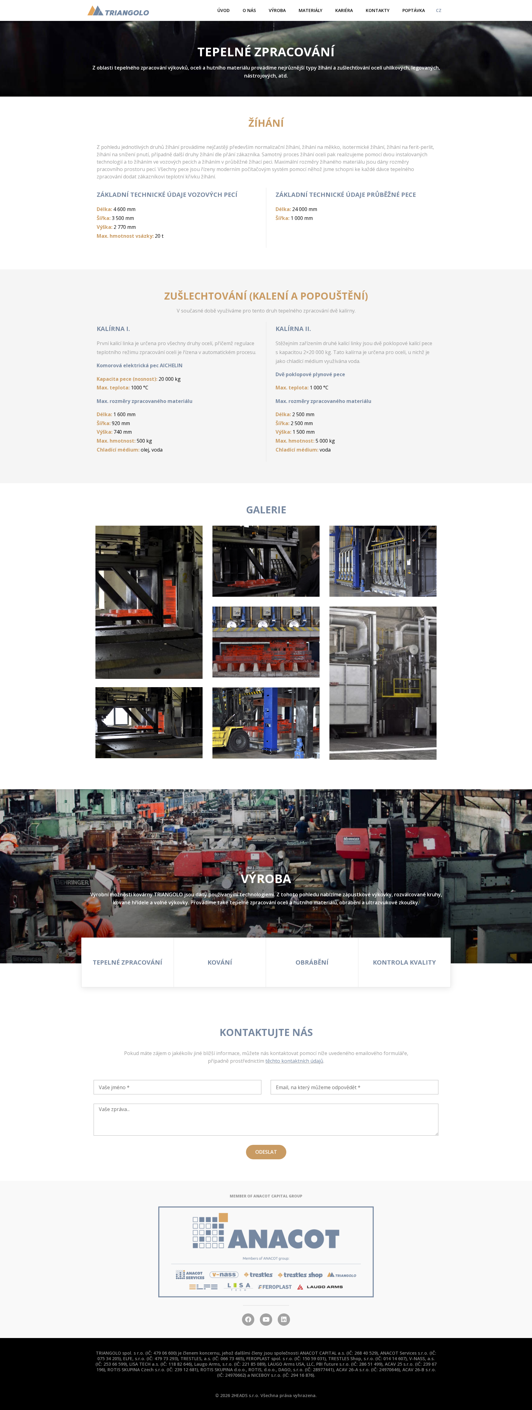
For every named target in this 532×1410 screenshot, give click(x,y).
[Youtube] (266, 1319)
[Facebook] (248, 1319)
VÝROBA (277, 10)
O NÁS (249, 10)
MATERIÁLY (310, 10)
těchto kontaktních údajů (294, 1061)
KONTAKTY (377, 10)
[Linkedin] (284, 1319)
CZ (438, 10)
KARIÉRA (344, 10)
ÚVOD (223, 10)
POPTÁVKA (413, 10)
